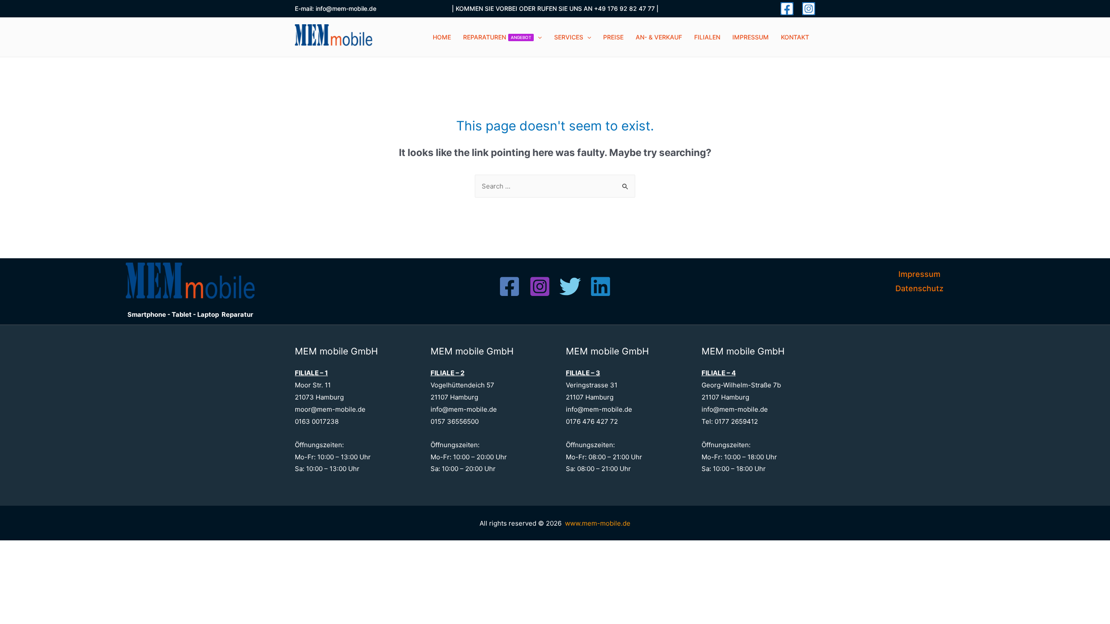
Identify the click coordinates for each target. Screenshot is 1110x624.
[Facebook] (786, 8)
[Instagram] (808, 8)
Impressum (919, 274)
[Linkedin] (601, 286)
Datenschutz (919, 288)
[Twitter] (570, 286)
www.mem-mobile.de (597, 523)
